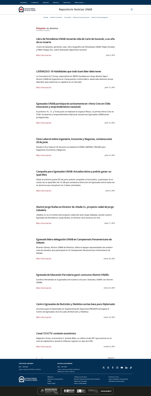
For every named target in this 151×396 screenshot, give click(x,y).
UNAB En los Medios (56, 17)
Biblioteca (56, 2)
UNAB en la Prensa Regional (99, 17)
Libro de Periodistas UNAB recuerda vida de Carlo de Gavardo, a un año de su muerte (75, 40)
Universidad (67, 17)
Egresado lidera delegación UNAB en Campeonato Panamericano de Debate (74, 241)
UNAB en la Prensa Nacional (81, 17)
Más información (43, 55)
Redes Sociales (79, 2)
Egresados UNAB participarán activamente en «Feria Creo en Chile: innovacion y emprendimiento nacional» (73, 105)
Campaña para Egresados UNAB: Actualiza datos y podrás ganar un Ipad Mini (73, 173)
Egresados (46, 2)
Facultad (45, 17)
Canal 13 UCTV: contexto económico (56, 333)
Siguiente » (111, 358)
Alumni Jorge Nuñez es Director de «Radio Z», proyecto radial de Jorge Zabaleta (75, 208)
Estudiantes (23, 2)
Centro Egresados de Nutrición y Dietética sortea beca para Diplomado (75, 304)
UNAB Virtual (66, 2)
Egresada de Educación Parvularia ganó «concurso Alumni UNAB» (72, 274)
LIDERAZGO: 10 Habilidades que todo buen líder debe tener (68, 71)
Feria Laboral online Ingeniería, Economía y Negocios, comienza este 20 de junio (74, 140)
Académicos (34, 2)
